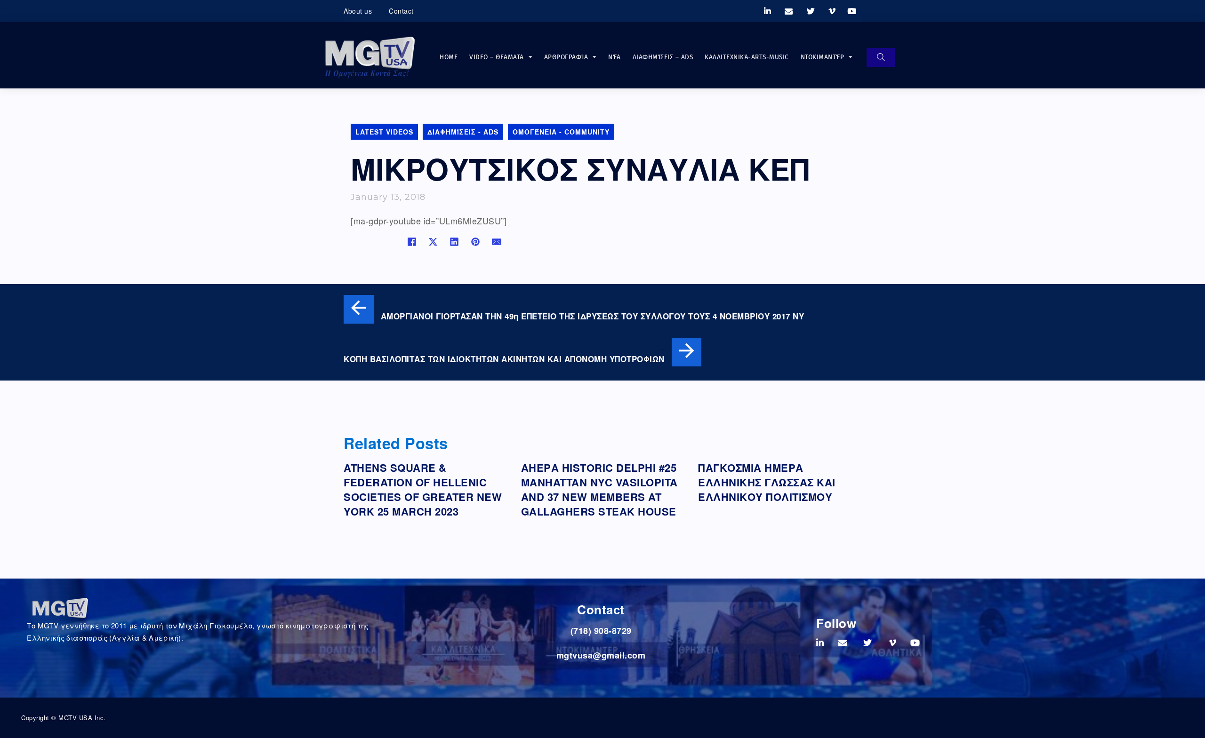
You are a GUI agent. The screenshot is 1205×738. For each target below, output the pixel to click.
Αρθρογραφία (566, 57)
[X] (433, 242)
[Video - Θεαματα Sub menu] (530, 57)
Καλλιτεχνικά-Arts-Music (747, 57)
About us (358, 11)
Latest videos (384, 131)
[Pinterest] (475, 242)
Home (449, 57)
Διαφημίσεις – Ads (663, 57)
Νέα (614, 57)
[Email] (497, 242)
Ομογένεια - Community (561, 131)
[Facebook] (412, 242)
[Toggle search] (881, 57)
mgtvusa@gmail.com (601, 655)
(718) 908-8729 (601, 631)
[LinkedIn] (454, 242)
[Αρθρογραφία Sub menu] (594, 57)
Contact (401, 11)
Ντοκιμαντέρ (822, 57)
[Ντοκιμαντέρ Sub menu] (850, 57)
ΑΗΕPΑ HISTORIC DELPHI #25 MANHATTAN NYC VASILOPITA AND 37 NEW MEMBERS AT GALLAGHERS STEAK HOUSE (599, 489)
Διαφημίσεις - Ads (462, 131)
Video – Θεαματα (496, 57)
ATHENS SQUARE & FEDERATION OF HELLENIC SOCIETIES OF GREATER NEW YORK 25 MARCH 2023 (423, 489)
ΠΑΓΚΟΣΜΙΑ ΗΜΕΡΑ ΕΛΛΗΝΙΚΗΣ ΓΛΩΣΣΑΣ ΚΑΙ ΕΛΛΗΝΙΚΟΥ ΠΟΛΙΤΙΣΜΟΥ (766, 482)
